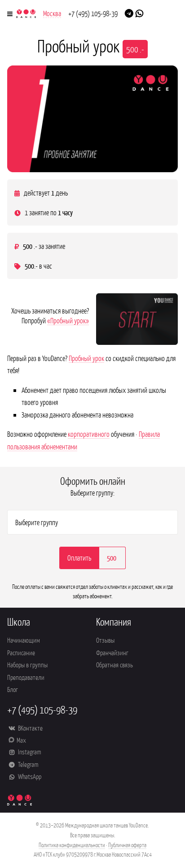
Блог (12, 689)
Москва (52, 13)
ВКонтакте (30, 727)
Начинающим (23, 639)
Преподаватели (25, 677)
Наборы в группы (27, 664)
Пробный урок (86, 357)
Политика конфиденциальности (72, 845)
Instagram (29, 751)
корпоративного (89, 433)
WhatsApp (29, 776)
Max (21, 739)
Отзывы (105, 639)
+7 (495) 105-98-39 (93, 13)
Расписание (21, 652)
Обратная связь (114, 664)
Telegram (27, 764)
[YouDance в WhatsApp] (139, 12)
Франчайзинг (112, 652)
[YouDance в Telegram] (129, 12)
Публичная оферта (127, 845)
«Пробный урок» (68, 320)
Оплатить (79, 557)
